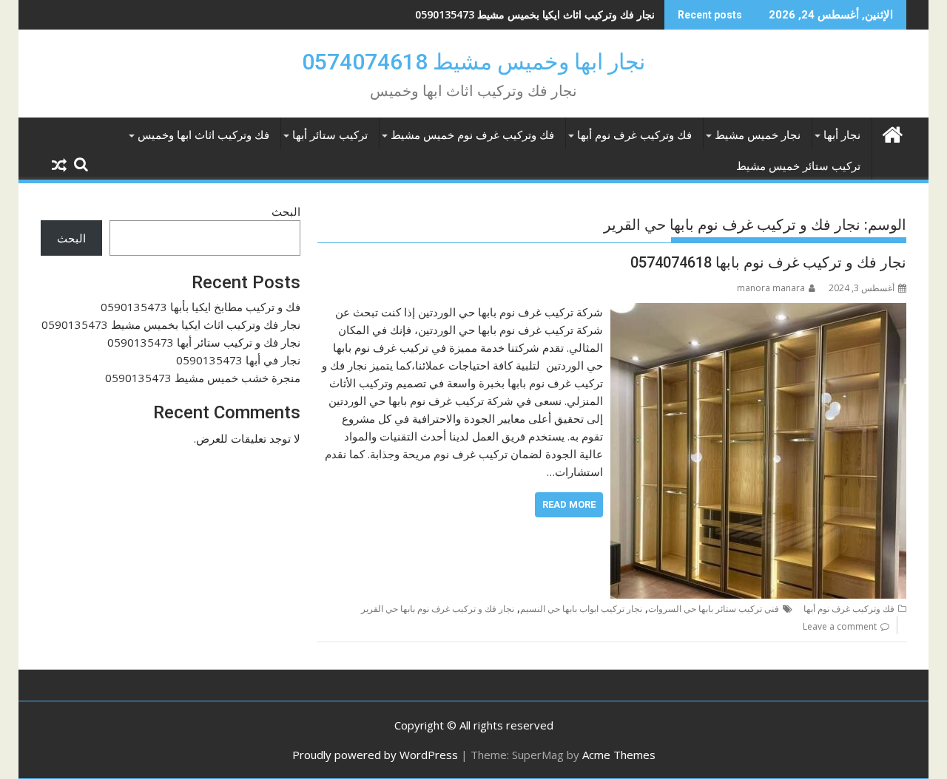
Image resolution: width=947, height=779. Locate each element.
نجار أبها (841, 135)
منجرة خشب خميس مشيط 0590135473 (202, 377)
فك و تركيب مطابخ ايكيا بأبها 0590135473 (200, 306)
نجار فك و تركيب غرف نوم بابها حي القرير (437, 608)
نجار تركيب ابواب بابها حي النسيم (581, 608)
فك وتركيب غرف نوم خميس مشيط (472, 135)
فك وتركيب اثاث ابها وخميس (203, 135)
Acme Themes (619, 754)
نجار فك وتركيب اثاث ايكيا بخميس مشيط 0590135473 (535, 14)
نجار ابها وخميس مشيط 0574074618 (473, 62)
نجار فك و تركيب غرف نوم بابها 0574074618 (768, 262)
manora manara (771, 288)
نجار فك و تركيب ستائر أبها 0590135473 (203, 342)
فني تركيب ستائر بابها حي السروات (713, 608)
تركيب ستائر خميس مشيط (798, 166)
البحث (286, 211)
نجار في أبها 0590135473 (238, 360)
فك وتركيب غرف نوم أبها (634, 135)
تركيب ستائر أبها (330, 135)
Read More (569, 504)
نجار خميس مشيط (758, 135)
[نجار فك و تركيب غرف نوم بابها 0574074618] (758, 312)
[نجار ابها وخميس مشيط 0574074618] (891, 133)
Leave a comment (840, 626)
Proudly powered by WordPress (375, 754)
